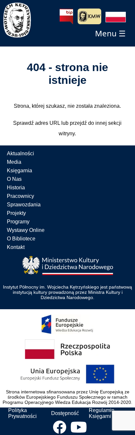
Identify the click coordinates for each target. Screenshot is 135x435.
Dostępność (65, 413)
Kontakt (16, 247)
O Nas (14, 179)
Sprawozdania (24, 204)
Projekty (16, 213)
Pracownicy (20, 196)
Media (14, 162)
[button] (115, 17)
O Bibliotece (21, 238)
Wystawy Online (26, 230)
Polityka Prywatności (22, 413)
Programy (18, 221)
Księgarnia (19, 170)
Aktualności (20, 153)
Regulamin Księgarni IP (103, 413)
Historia (16, 187)
